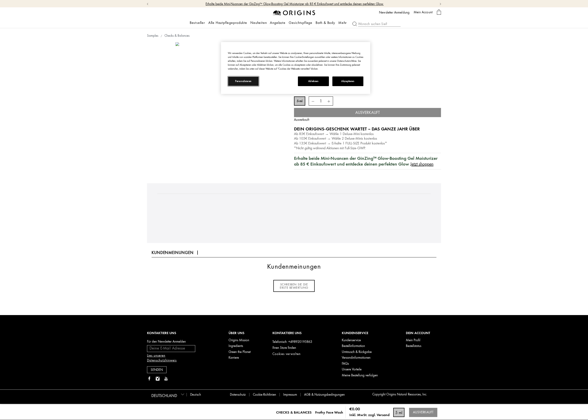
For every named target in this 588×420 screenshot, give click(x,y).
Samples (152, 36)
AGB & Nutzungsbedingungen (324, 395)
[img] (149, 379)
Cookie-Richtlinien (264, 395)
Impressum (290, 395)
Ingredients (236, 346)
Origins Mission (239, 340)
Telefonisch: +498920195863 (292, 342)
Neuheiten (258, 23)
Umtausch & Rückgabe (357, 352)
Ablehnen (313, 81)
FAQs (345, 364)
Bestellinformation (353, 346)
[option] (231, 98)
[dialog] (439, 12)
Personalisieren (243, 81)
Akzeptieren (347, 81)
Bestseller (197, 23)
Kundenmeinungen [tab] (173, 253)
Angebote (277, 23)
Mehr (342, 23)
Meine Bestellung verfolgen (360, 375)
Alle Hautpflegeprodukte (227, 23)
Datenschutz (238, 395)
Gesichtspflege (300, 23)
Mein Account (423, 12)
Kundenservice (351, 340)
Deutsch (195, 395)
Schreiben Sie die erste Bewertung (294, 285)
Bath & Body (325, 23)
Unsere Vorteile (352, 369)
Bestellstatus (413, 346)
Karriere (234, 358)
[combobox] (167, 394)
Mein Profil (413, 340)
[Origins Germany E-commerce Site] (294, 12)
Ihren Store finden (284, 348)
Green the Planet (240, 352)
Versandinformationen (356, 358)
